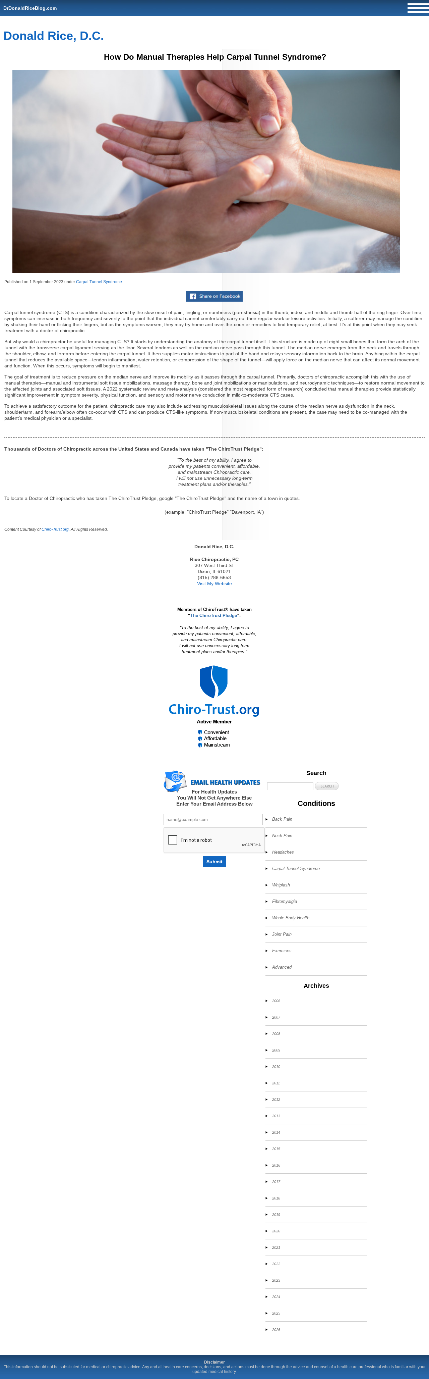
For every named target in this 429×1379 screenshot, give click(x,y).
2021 (276, 1247)
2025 (276, 1313)
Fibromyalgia (284, 901)
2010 (276, 1067)
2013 (276, 1116)
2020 (276, 1231)
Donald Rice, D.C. (53, 36)
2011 (276, 1083)
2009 (276, 1050)
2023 (276, 1280)
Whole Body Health (290, 917)
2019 (276, 1215)
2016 (276, 1165)
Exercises (282, 950)
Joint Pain (282, 934)
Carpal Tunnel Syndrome (99, 281)
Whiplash (281, 884)
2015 (276, 1149)
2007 (276, 1017)
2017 (276, 1182)
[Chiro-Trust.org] (214, 707)
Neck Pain (282, 835)
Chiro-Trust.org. (56, 529)
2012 (276, 1099)
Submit (214, 861)
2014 (276, 1132)
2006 (276, 1001)
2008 (276, 1034)
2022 (276, 1264)
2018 (276, 1198)
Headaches (283, 852)
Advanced (282, 967)
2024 (276, 1297)
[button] (327, 786)
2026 (276, 1330)
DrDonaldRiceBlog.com (30, 8)
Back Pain (282, 819)
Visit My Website (214, 583)
